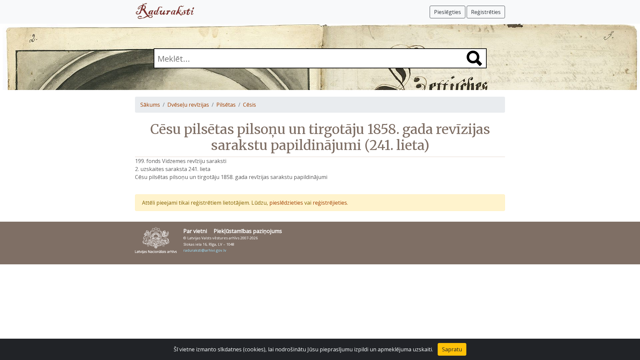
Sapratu (452, 349)
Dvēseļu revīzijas (188, 104)
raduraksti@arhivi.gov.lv (204, 250)
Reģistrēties (486, 12)
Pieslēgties (447, 12)
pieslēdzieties (286, 202)
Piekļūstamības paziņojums (248, 231)
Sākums (150, 104)
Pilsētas (226, 104)
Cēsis (249, 104)
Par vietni (195, 231)
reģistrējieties (330, 202)
